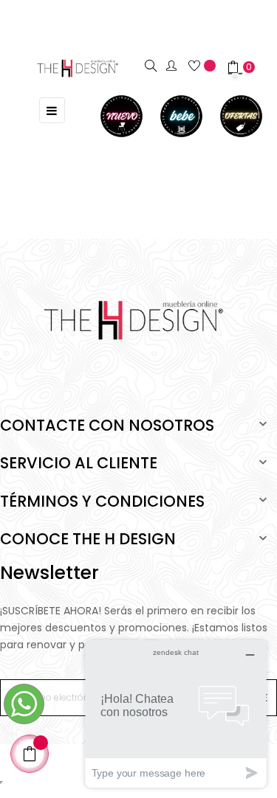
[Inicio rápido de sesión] (177, 66)
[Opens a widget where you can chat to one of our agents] (176, 713)
